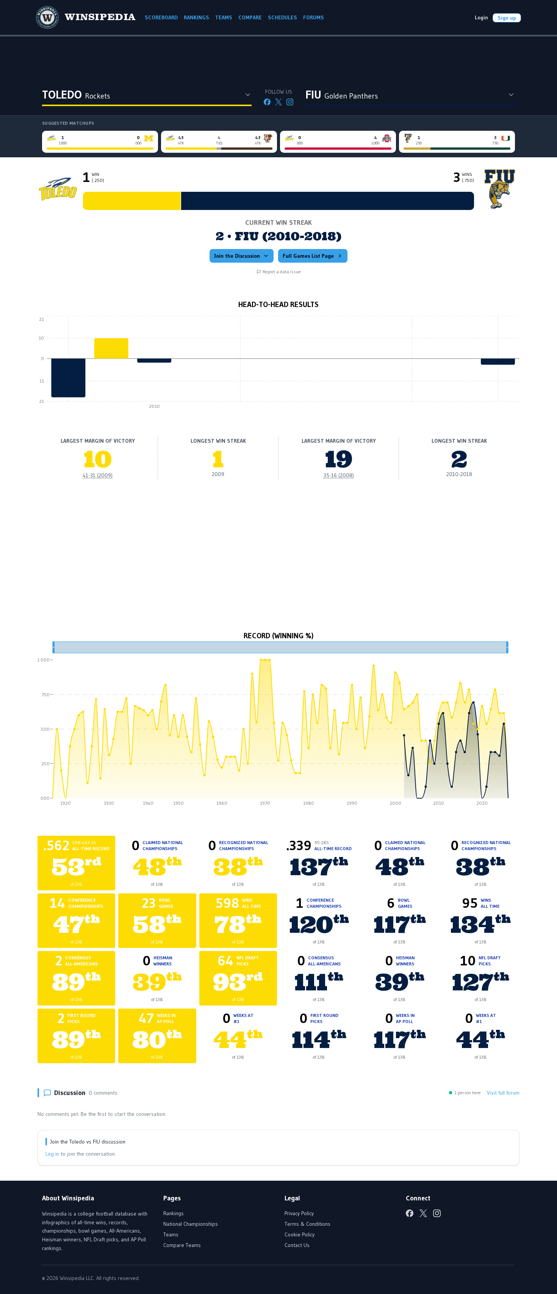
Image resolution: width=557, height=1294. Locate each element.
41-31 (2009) (98, 475)
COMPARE (250, 17)
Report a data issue (282, 271)
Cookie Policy (299, 1234)
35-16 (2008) (339, 475)
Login (481, 17)
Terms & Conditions (307, 1223)
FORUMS (313, 17)
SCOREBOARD (161, 17)
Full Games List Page (308, 255)
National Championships (190, 1223)
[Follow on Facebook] (267, 102)
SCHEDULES (282, 17)
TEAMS (223, 17)
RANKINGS (196, 17)
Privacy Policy (299, 1213)
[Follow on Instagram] (289, 102)
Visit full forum (503, 1092)
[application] (278, 364)
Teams (170, 1234)
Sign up (507, 17)
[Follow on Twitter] (278, 102)
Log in (52, 1153)
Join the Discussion (237, 255)
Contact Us (297, 1245)
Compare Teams (182, 1245)
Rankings (173, 1213)
